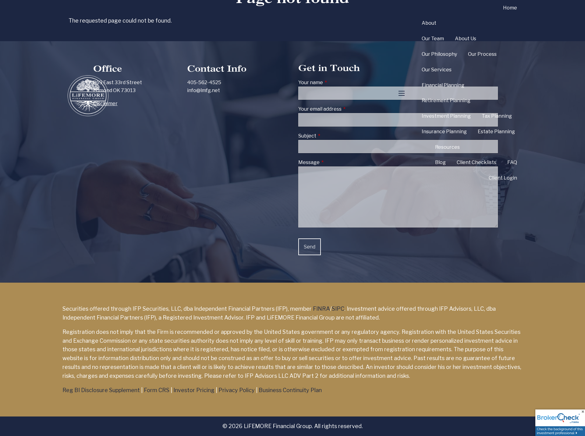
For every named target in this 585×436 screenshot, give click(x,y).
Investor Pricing (193, 390)
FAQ (512, 162)
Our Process (482, 54)
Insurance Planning (444, 131)
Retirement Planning (446, 100)
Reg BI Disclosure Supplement (101, 390)
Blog (440, 162)
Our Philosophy (439, 54)
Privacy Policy (236, 390)
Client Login (503, 178)
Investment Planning (446, 116)
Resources (447, 147)
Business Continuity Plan (290, 390)
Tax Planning (497, 116)
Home (510, 8)
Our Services (437, 70)
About (429, 23)
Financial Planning (443, 85)
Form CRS (156, 390)
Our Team (433, 38)
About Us (465, 38)
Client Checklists (476, 162)
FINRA (321, 309)
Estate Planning (496, 131)
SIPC (338, 309)
